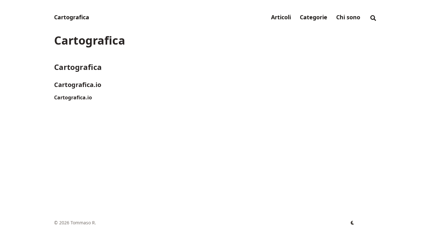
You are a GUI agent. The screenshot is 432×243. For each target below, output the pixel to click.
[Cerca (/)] (373, 17)
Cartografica (71, 17)
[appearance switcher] (352, 222)
